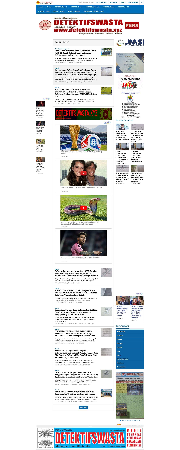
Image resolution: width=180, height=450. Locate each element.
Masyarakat (121, 367)
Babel (57, 49)
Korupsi (119, 343)
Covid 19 (120, 335)
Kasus (119, 355)
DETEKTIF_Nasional (67, 62)
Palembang (121, 331)
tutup (90, 426)
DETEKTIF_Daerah (66, 82)
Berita (57, 365)
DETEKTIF (58, 62)
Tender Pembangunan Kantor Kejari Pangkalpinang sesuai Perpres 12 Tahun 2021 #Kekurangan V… (122, 157)
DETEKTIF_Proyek (78, 82)
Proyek (119, 347)
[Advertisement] (43, 67)
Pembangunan (64, 49)
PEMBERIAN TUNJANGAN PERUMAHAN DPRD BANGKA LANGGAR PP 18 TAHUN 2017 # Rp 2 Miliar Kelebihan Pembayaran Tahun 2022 (75, 334)
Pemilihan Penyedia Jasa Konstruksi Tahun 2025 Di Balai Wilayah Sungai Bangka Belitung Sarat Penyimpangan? (75, 53)
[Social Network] (142, 2)
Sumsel (119, 339)
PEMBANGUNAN (122, 359)
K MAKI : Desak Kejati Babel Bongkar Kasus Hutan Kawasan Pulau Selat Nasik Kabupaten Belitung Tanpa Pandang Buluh (76, 293)
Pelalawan (120, 363)
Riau (118, 351)
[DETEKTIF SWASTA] (44, 2)
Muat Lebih (83, 407)
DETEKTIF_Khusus (66, 283)
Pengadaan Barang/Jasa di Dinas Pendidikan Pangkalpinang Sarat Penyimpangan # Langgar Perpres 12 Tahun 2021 (76, 312)
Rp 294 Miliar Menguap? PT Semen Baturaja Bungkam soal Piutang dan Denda (122, 135)
